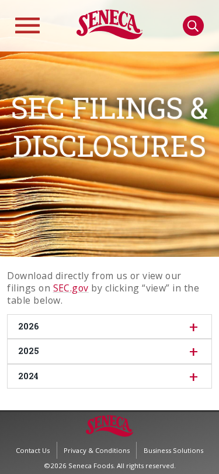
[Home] (109, 36)
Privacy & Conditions (97, 450)
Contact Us (33, 450)
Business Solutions (173, 450)
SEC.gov (71, 287)
